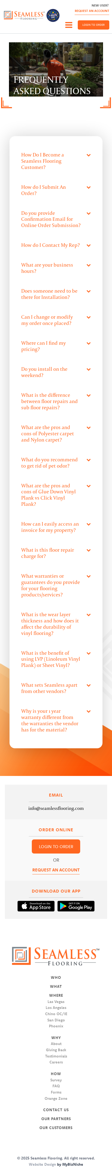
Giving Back (56, 1049)
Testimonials (56, 1056)
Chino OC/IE (56, 1013)
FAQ (56, 1086)
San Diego (56, 1020)
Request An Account (92, 11)
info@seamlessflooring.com (56, 808)
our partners (56, 1118)
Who (56, 977)
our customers (56, 1127)
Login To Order (93, 25)
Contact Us (56, 1109)
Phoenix (56, 1026)
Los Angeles (56, 1007)
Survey (56, 1080)
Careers (56, 1062)
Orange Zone (56, 1098)
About (56, 1043)
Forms (56, 1092)
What (56, 986)
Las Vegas (56, 1001)
